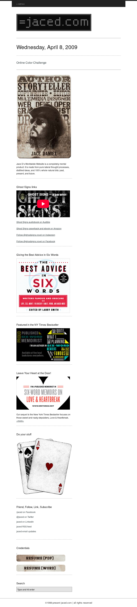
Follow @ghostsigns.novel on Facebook (35, 241)
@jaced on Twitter (25, 516)
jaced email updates (26, 531)
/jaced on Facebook (25, 511)
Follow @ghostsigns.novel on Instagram (35, 234)
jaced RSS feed (24, 526)
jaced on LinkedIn (25, 521)
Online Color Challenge (31, 63)
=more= (20, 420)
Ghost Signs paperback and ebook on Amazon (39, 228)
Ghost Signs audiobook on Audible (33, 221)
